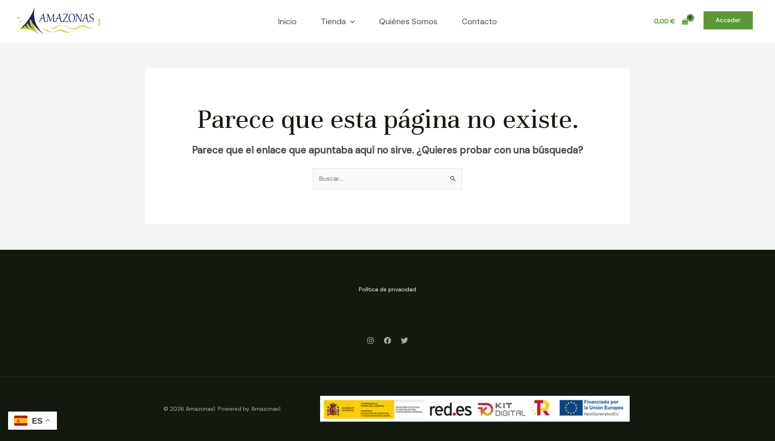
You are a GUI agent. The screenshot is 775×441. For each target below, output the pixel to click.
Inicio (287, 21)
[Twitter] (404, 340)
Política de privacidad (387, 289)
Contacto (479, 21)
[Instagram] (370, 340)
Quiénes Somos (408, 21)
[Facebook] (387, 340)
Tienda (333, 21)
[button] (350, 21)
